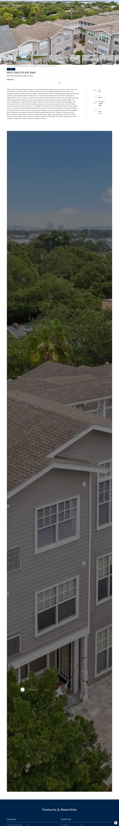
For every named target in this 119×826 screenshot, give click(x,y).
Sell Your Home (73, 6)
